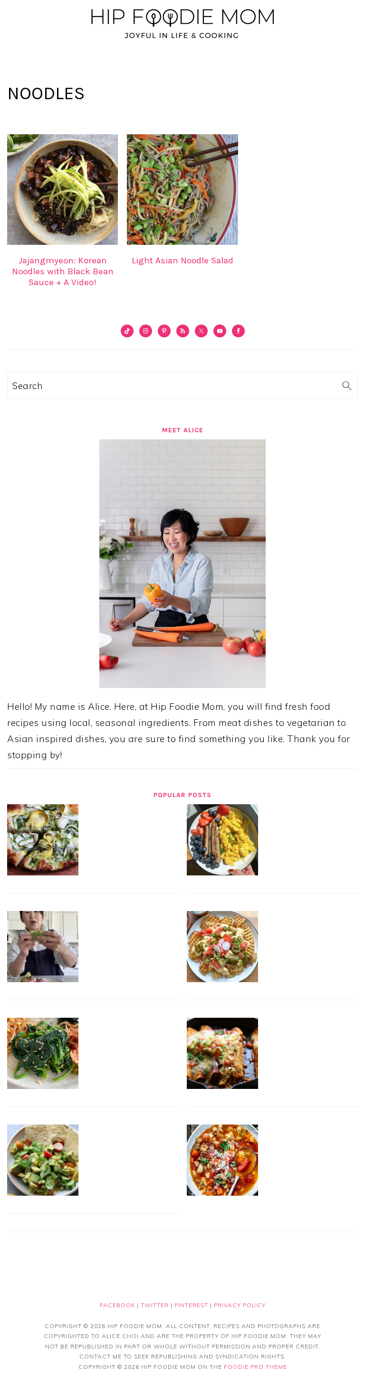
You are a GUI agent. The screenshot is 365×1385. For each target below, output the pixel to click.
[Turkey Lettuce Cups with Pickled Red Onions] (42, 979)
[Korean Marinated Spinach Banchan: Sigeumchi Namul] (42, 1085)
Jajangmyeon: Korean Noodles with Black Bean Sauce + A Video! (63, 271)
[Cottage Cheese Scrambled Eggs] (222, 872)
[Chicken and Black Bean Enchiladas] (222, 1085)
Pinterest (191, 1305)
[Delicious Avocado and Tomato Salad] (42, 1192)
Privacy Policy (240, 1305)
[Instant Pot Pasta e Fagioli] (222, 1192)
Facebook (117, 1305)
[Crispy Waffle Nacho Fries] (222, 979)
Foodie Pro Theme (255, 1366)
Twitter (155, 1305)
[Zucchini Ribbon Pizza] (42, 872)
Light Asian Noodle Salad (182, 260)
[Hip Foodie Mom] (182, 40)
